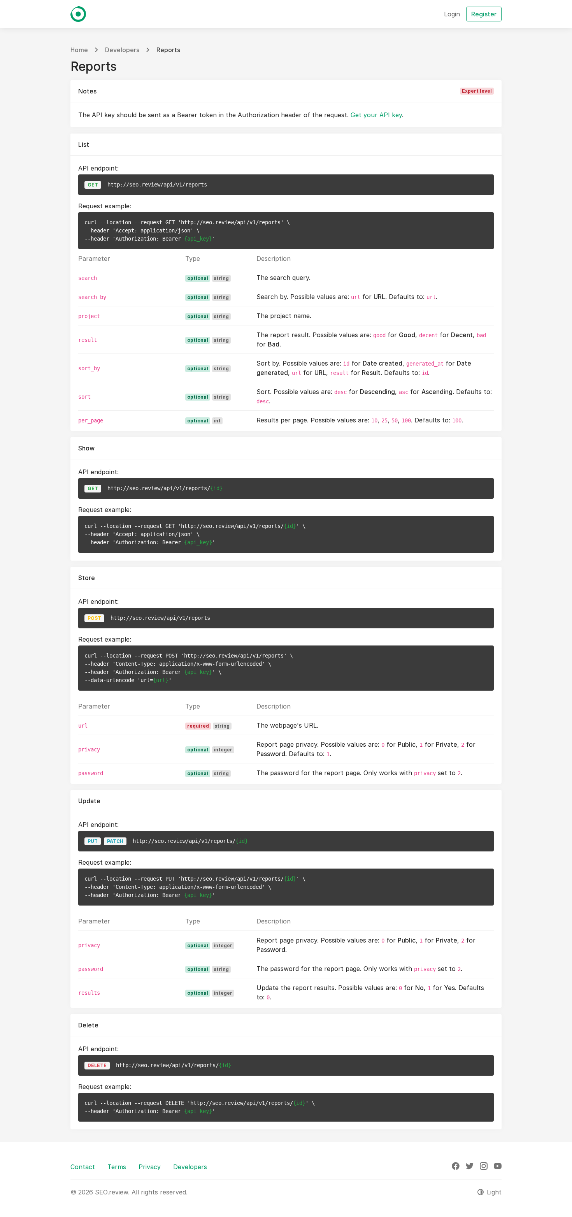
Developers (122, 50)
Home (79, 50)
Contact (82, 1167)
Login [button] (452, 14)
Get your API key (376, 115)
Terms (116, 1167)
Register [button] (484, 14)
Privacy (150, 1167)
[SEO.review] (78, 14)
